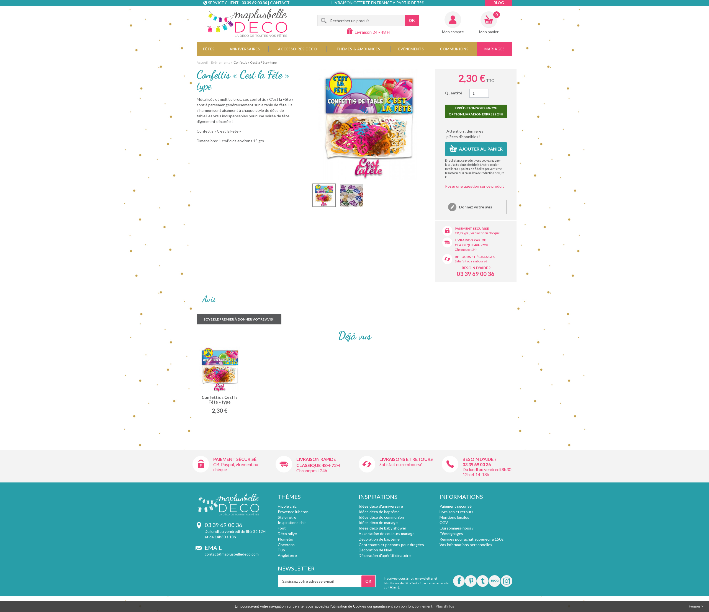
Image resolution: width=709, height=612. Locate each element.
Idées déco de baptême (379, 511)
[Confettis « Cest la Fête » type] (324, 195)
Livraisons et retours (406, 459)
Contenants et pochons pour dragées (391, 544)
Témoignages (451, 533)
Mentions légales (454, 517)
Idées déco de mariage (378, 522)
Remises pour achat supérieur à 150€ (472, 539)
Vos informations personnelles (466, 544)
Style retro (287, 517)
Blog (499, 2)
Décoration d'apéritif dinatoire (385, 555)
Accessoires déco (297, 49)
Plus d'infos (445, 606)
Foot (282, 528)
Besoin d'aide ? (476, 268)
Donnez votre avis (475, 207)
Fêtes (209, 49)
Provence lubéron (293, 511)
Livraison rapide (470, 240)
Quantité (453, 93)
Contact (280, 2)
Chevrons (286, 544)
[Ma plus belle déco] (246, 23)
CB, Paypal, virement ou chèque (477, 233)
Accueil (202, 62)
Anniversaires (245, 49)
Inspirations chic (292, 522)
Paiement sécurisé (472, 228)
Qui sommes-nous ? (457, 528)
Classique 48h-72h (471, 245)
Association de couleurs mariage (387, 533)
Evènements (411, 49)
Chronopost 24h (466, 249)
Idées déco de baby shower (382, 528)
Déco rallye (287, 533)
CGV (444, 522)
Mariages (494, 49)
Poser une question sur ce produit (474, 186)
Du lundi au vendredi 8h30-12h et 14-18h (488, 472)
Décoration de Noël (375, 550)
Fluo (281, 550)
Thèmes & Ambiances (358, 49)
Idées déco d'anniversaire (381, 506)
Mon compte (453, 31)
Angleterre (287, 555)
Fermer (694, 606)
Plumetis (285, 539)
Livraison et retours (456, 511)
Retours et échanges (475, 257)
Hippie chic (287, 506)
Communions (454, 49)
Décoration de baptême (379, 539)
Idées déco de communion (381, 517)
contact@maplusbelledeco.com (232, 554)
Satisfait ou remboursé (471, 261)
